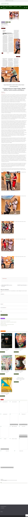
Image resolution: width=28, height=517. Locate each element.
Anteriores (10, 6)
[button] (12, 6)
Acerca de (4, 8)
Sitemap (2, 511)
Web (1, 311)
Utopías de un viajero (10, 0)
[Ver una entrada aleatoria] (26, 7)
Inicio (3, 6)
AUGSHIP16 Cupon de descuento (22, 285)
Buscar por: (15, 6)
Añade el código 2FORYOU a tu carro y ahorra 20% (6, 286)
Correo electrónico (3, 307)
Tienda (20, 6)
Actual (7, 6)
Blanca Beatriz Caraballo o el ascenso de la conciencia (7, 324)
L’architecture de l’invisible (4, 325)
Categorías (2, 479)
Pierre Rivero (7, 25)
